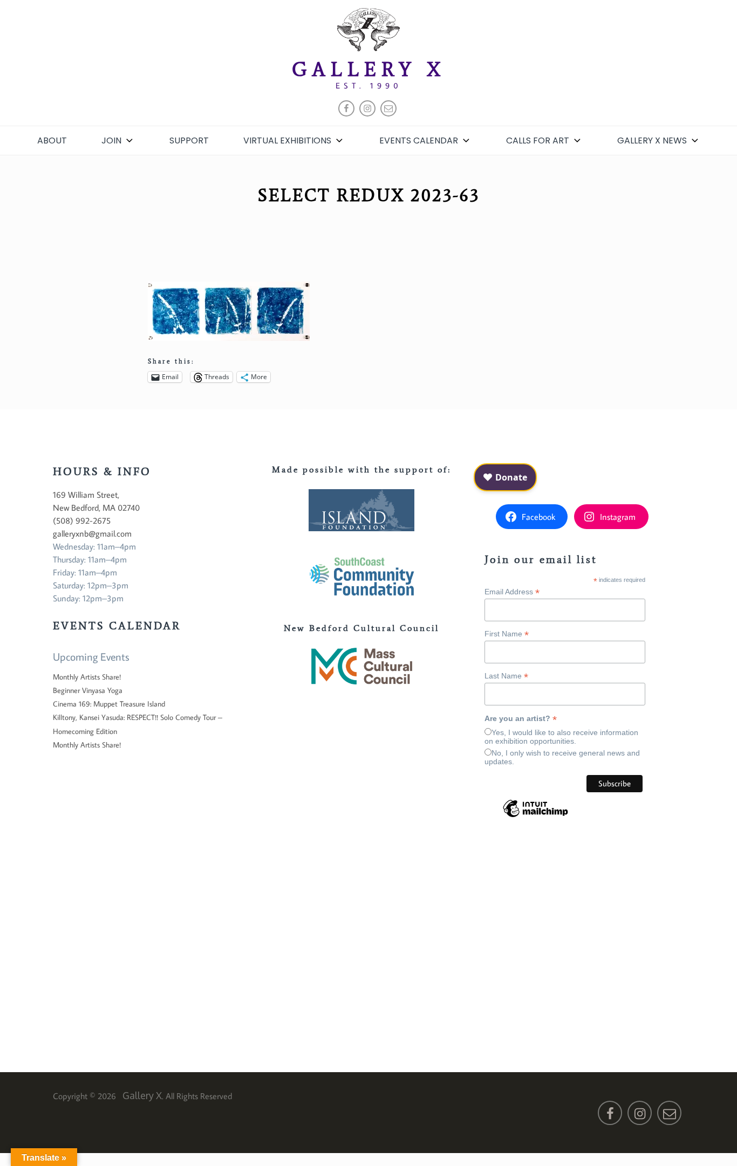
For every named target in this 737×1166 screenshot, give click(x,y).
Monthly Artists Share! (87, 677)
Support (189, 140)
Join (111, 140)
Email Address (512, 592)
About (52, 140)
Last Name (506, 676)
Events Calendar (418, 140)
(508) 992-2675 (82, 520)
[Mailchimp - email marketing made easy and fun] (535, 816)
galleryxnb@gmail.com (92, 533)
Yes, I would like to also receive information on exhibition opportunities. (561, 736)
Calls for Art (537, 140)
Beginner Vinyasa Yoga (87, 690)
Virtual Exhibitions (287, 140)
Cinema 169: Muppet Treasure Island (109, 704)
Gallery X (369, 69)
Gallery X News (652, 140)
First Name (506, 634)
